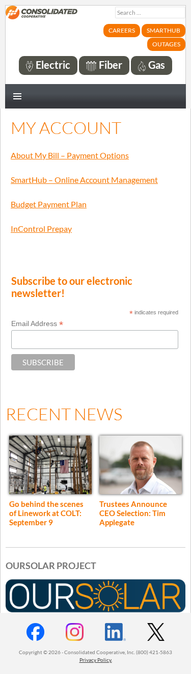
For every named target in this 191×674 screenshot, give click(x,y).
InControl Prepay (41, 228)
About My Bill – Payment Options (70, 155)
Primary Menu (17, 96)
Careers (121, 30)
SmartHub (163, 30)
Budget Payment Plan (49, 204)
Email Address (37, 324)
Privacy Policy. (95, 660)
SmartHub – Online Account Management (84, 179)
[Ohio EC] (41, 18)
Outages (166, 44)
